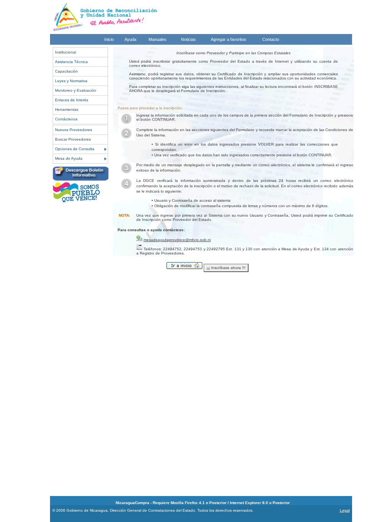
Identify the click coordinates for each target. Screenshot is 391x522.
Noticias (188, 39)
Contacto (270, 39)
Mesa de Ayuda (68, 158)
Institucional (65, 52)
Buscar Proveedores (73, 139)
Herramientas (66, 109)
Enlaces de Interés (71, 100)
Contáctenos (66, 119)
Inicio (109, 39)
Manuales (157, 39)
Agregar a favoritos (228, 39)
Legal (345, 510)
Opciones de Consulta (74, 149)
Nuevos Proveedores (73, 130)
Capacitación (66, 71)
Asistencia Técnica (71, 62)
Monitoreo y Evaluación (75, 90)
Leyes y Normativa (71, 81)
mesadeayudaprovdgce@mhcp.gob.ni (177, 240)
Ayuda (130, 39)
